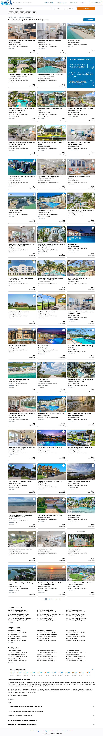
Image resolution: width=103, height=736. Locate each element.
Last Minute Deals (48, 2)
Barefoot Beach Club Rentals (44, 630)
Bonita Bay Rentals (71, 630)
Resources (73, 2)
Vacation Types (62, 2)
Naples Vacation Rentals (72, 650)
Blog (37, 731)
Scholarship (43, 731)
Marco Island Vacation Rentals (45, 659)
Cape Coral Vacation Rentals (44, 654)
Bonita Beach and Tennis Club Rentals (47, 634)
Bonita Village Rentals (72, 638)
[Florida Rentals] (6, 5)
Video (11, 71)
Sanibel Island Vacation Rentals (16, 654)
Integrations (52, 731)
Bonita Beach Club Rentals (73, 634)
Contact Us (70, 731)
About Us (32, 731)
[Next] (59, 599)
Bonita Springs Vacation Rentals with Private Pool (50, 614)
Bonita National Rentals (14, 638)
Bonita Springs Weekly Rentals (45, 618)
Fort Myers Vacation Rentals (15, 659)
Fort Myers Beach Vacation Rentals (46, 650)
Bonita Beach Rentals (13, 634)
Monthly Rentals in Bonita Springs (17, 610)
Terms (58, 731)
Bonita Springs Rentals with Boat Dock (76, 618)
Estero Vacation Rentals (14, 650)
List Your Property (96, 2)
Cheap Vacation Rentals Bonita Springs (18, 614)
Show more (11, 48)
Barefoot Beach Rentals (14, 630)
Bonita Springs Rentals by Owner (46, 610)
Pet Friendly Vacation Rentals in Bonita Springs (20, 618)
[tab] (51, 707)
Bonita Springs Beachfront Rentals (75, 614)
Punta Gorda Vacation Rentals (74, 659)
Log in (82, 2)
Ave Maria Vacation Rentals (73, 654)
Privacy (64, 731)
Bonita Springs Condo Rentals (74, 610)
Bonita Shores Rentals (43, 638)
